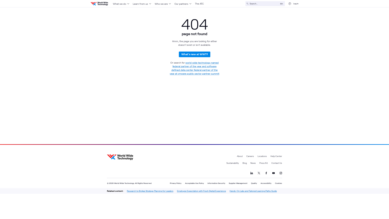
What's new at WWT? (194, 54)
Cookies (278, 183)
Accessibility (266, 183)
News (253, 163)
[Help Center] (290, 3)
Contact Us (276, 163)
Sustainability (232, 163)
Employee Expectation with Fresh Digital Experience (201, 191)
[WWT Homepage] (99, 3)
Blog (245, 163)
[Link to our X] (259, 173)
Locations (262, 156)
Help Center (276, 156)
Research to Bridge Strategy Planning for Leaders (150, 191)
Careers (250, 156)
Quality (254, 183)
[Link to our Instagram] (281, 173)
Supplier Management (238, 183)
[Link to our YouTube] (273, 173)
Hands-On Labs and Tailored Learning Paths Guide (253, 191)
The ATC (199, 3)
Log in (295, 3)
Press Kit (263, 163)
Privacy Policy (175, 183)
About (240, 156)
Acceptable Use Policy (194, 183)
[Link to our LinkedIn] (251, 173)
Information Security (216, 183)
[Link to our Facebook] (266, 173)
